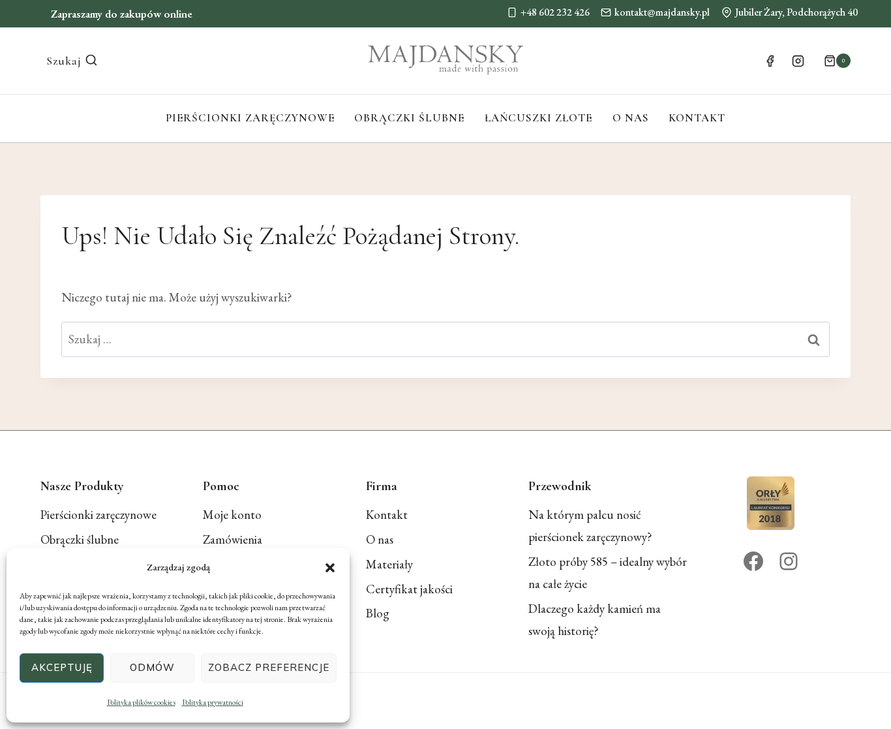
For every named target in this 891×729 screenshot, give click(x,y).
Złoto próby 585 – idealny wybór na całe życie (607, 572)
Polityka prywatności (212, 702)
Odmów (152, 667)
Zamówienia (232, 539)
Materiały (389, 564)
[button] (330, 567)
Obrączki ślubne (409, 118)
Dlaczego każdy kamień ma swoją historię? (594, 619)
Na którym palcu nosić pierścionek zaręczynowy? (590, 525)
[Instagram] (798, 60)
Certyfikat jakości (409, 589)
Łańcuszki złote (538, 118)
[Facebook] (769, 60)
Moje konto (232, 514)
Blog (377, 613)
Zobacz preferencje (268, 667)
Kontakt (697, 118)
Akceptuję (62, 667)
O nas (630, 118)
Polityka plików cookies (141, 702)
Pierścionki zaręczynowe (250, 118)
